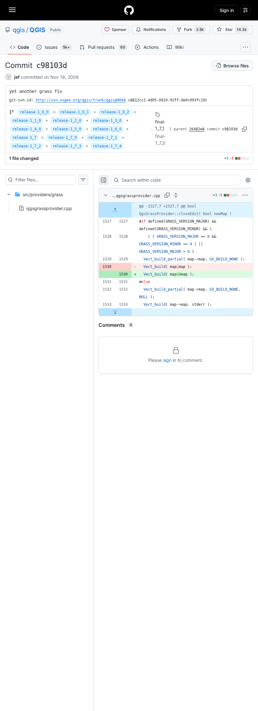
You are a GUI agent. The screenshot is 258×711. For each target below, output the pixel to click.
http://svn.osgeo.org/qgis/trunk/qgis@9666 (81, 100)
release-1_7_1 (102, 137)
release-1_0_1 (74, 112)
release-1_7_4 (107, 146)
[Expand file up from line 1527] (115, 210)
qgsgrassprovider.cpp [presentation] (49, 208)
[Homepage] (129, 10)
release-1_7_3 (67, 146)
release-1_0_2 (114, 112)
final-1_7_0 (160, 139)
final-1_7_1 (160, 125)
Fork (194, 29)
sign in (169, 360)
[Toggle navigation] (12, 9)
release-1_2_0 (67, 120)
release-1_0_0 (34, 112)
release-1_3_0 (107, 120)
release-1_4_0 (26, 129)
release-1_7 (24, 137)
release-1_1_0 (26, 120)
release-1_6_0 (107, 129)
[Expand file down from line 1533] (115, 312)
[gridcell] (176, 210)
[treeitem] (46, 199)
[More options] (245, 195)
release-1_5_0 (67, 129)
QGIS (37, 30)
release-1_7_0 (62, 137)
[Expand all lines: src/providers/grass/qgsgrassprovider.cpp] (175, 195)
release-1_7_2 (26, 146)
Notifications (154, 29)
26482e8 (197, 129)
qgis (19, 30)
